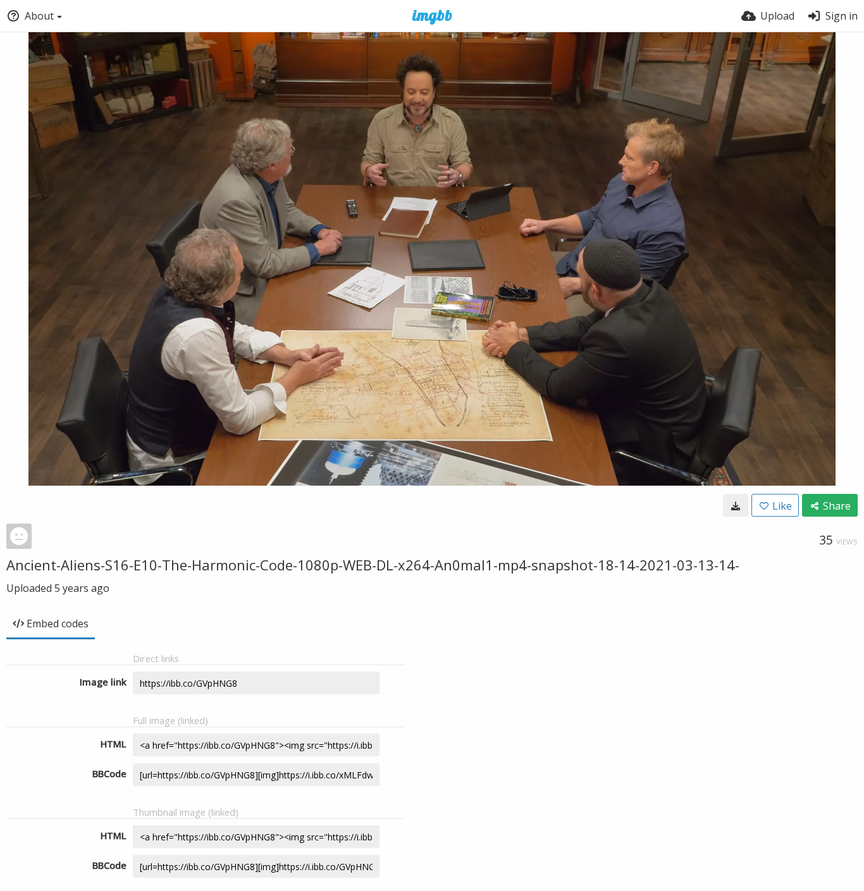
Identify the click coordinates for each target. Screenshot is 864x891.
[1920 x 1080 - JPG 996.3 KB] (735, 505)
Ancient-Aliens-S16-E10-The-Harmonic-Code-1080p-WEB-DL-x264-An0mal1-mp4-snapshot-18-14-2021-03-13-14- (372, 564)
